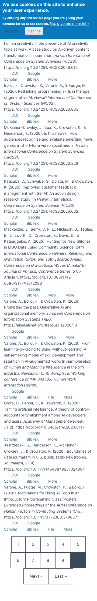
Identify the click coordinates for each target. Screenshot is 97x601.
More (52, 79)
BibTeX (33, 79)
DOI (15, 73)
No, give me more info (69, 23)
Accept (11, 31)
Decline (34, 31)
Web (52, 295)
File (51, 397)
